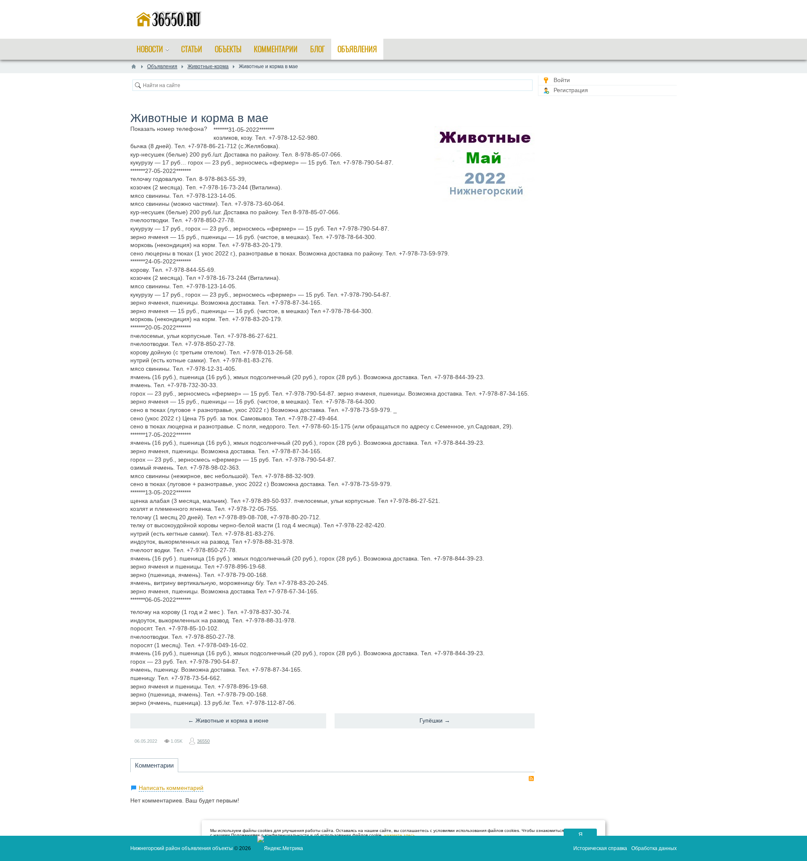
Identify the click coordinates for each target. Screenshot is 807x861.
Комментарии (154, 765)
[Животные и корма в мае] (484, 164)
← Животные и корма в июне (228, 720)
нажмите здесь (399, 835)
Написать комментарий (171, 787)
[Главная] (133, 66)
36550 (203, 741)
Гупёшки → (434, 720)
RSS (531, 778)
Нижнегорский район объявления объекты (181, 848)
